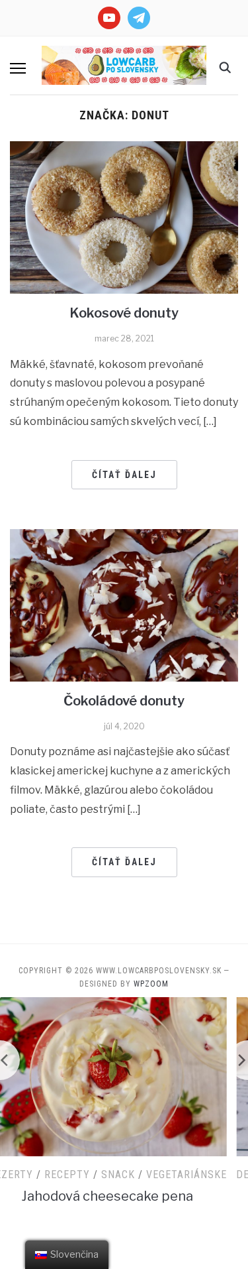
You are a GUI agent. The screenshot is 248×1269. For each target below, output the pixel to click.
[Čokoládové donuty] (124, 604)
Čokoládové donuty (124, 701)
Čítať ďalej (124, 474)
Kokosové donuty (124, 313)
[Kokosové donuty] (124, 217)
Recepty (93, 1174)
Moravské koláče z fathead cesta (133, 1196)
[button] (18, 68)
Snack (144, 1174)
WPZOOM (151, 984)
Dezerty (36, 1174)
